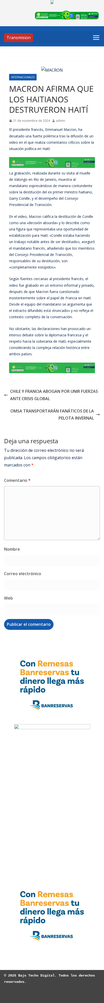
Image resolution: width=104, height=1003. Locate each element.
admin (60, 121)
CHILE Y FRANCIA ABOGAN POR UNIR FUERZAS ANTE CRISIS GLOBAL (54, 395)
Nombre (12, 549)
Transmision (19, 37)
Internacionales (23, 77)
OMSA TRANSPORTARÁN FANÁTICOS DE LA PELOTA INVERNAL (52, 414)
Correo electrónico (22, 573)
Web (8, 598)
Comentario (17, 480)
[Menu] (96, 37)
